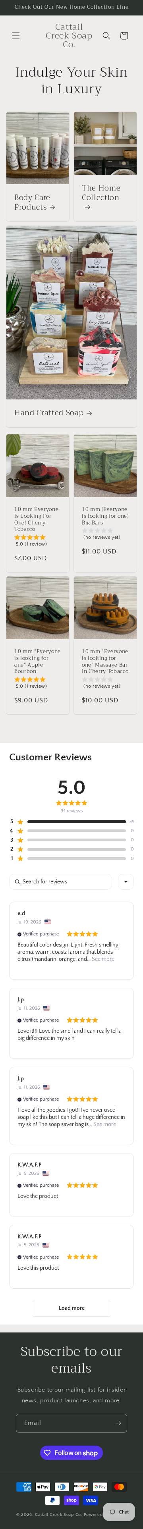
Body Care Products (32, 202)
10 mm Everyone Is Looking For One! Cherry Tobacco (36, 519)
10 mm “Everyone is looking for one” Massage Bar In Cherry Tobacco (105, 661)
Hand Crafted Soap (48, 413)
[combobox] (126, 882)
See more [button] (102, 959)
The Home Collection (101, 194)
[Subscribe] (118, 1423)
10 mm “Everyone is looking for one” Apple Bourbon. (37, 661)
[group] (37, 542)
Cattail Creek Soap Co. (58, 1514)
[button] (16, 35)
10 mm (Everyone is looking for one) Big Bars (105, 516)
